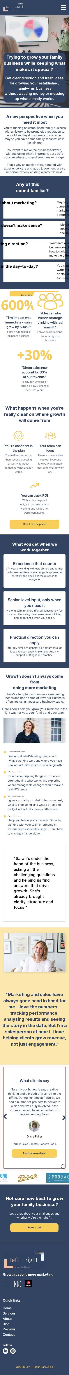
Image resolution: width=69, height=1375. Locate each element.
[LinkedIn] (5, 1351)
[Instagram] (13, 1351)
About (7, 1319)
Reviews (9, 1329)
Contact (9, 1334)
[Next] (62, 1118)
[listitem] (34, 571)
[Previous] (6, 1116)
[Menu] (63, 7)
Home (7, 1308)
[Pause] (63, 1166)
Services (9, 1313)
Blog (6, 1324)
